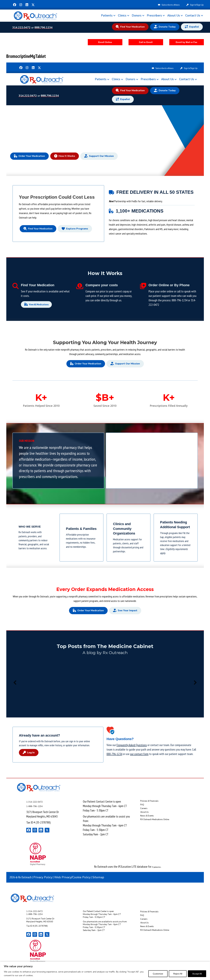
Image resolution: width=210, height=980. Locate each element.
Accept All (197, 973)
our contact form (139, 754)
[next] (195, 682)
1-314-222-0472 (34, 802)
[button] (14, 4)
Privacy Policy (42, 877)
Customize (158, 973)
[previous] (14, 682)
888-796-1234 (179, 300)
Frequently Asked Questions (132, 745)
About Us (173, 16)
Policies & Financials (149, 801)
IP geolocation (156, 867)
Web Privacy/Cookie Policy (72, 877)
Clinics (122, 16)
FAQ (142, 804)
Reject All (177, 973)
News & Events (147, 815)
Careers (143, 808)
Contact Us (192, 16)
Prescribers (154, 16)
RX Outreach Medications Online (154, 819)
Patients (107, 16)
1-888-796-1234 (34, 806)
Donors (136, 16)
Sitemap (98, 877)
